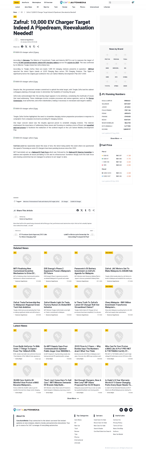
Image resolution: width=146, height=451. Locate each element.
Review (64, 7)
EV (38, 7)
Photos (82, 7)
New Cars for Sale (99, 425)
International (94, 7)
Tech (56, 7)
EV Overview (48, 2)
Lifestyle (107, 7)
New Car (46, 7)
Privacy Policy (117, 423)
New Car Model (118, 434)
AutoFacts (25, 2)
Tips (73, 7)
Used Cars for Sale (100, 420)
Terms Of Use (117, 425)
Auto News (28, 7)
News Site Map (118, 428)
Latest (17, 7)
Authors (115, 431)
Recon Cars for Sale (100, 423)
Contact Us (117, 420)
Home (17, 2)
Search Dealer (98, 428)
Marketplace (36, 2)
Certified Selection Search (102, 431)
